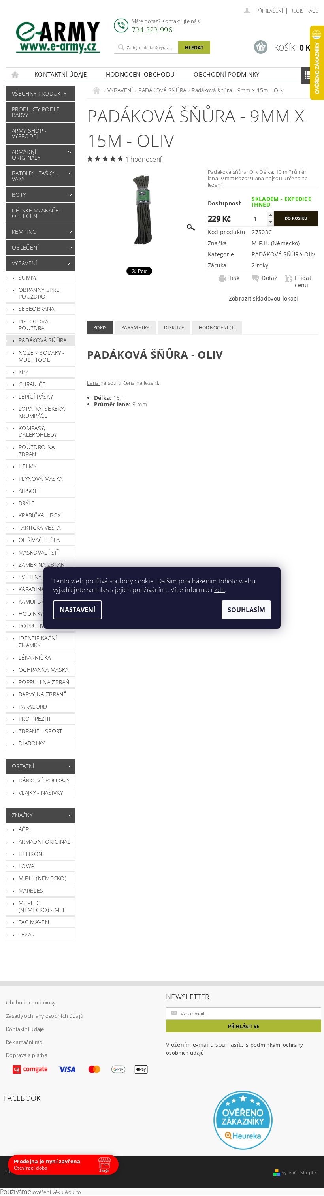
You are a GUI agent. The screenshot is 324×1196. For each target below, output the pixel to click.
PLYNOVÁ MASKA (40, 478)
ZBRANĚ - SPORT (40, 731)
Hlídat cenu (303, 282)
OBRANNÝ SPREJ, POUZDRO (40, 293)
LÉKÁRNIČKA (35, 657)
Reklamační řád (24, 1042)
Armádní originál (44, 841)
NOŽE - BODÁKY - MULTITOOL (42, 356)
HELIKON (30, 854)
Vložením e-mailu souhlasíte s (234, 1048)
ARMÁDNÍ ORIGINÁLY (26, 154)
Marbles (31, 890)
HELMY (28, 466)
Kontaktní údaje (60, 74)
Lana (93, 382)
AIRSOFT (29, 491)
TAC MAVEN (34, 922)
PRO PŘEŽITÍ (35, 718)
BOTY (19, 194)
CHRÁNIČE (32, 384)
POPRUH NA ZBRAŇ (44, 682)
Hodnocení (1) (217, 327)
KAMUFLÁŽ (33, 601)
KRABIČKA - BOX (40, 515)
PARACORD (33, 706)
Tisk (234, 278)
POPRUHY (31, 626)
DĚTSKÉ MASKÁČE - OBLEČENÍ (37, 213)
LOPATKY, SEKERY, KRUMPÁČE (42, 412)
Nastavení (77, 610)
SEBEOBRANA (36, 308)
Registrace (304, 11)
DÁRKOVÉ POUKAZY (44, 780)
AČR (24, 829)
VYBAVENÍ (25, 263)
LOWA (26, 866)
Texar (27, 934)
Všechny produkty (39, 93)
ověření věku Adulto (57, 1192)
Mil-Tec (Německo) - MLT (42, 906)
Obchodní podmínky (226, 74)
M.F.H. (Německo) (42, 878)
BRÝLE (27, 503)
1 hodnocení (143, 159)
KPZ (23, 372)
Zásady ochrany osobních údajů (44, 1015)
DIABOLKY (32, 743)
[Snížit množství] (270, 222)
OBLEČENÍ (25, 247)
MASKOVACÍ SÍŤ (39, 552)
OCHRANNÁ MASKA (43, 669)
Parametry (135, 327)
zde (219, 589)
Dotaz (269, 278)
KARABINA (32, 589)
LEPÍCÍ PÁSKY (36, 396)
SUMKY (28, 277)
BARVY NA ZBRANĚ (43, 694)
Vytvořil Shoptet (300, 1172)
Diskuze (174, 327)
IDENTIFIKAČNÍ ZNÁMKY (38, 641)
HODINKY (31, 613)
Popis (100, 327)
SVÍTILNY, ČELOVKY (43, 577)
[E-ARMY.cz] (58, 37)
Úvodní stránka (15, 74)
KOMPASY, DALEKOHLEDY (38, 431)
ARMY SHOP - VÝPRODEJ (29, 133)
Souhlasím (246, 610)
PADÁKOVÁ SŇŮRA (42, 340)
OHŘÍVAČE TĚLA (39, 539)
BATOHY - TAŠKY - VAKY (35, 175)
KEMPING (24, 231)
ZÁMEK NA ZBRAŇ (42, 564)
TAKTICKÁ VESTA (39, 527)
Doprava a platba (26, 1055)
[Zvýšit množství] (270, 214)
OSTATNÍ (23, 766)
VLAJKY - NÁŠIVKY (41, 792)
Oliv (309, 254)
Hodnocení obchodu (140, 74)
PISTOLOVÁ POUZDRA (33, 325)
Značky (22, 815)
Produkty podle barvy (36, 111)
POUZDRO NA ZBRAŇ (37, 450)
